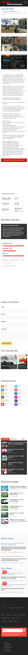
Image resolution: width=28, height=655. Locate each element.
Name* (3, 307)
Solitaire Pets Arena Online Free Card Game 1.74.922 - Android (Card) (18, 488)
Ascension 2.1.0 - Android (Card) (17, 513)
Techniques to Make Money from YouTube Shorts (12, 589)
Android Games (8, 647)
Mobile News (7, 538)
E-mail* (3, 314)
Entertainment (5, 618)
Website (3, 321)
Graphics (4, 621)
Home (15, 621)
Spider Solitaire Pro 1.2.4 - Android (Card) (17, 493)
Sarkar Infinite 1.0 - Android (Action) (15, 463)
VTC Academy (17, 13)
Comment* (4, 329)
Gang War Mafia (7, 9)
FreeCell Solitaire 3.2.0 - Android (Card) (16, 507)
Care (3, 615)
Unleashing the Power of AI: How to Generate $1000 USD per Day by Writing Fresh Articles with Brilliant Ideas (13, 549)
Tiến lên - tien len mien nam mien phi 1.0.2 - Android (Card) (18, 520)
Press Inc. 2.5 (5, 365)
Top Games (23, 439)
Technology (14, 552)
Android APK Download (9, 265)
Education (22, 615)
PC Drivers (7, 649)
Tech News (6, 568)
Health (10, 621)
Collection (9, 615)
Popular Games (5, 439)
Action (22, 260)
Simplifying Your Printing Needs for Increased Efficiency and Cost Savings (13, 577)
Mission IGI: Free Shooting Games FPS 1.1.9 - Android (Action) (17, 443)
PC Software (7, 643)
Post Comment (7, 343)
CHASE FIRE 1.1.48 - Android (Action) (16, 470)
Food (18, 618)
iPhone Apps (7, 650)
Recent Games (14, 439)
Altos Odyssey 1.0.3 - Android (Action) (16, 450)
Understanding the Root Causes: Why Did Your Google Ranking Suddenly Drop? (13, 559)
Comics (16, 615)
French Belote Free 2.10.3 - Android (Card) (17, 500)
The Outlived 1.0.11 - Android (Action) (16, 456)
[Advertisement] (14, 177)
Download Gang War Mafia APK (14, 160)
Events (13, 618)
